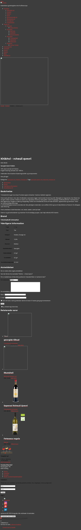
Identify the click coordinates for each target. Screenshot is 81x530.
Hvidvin (9, 12)
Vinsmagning (8, 47)
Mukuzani (13, 41)
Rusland (9, 26)
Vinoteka (6, 8)
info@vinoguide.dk (5, 462)
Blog (5, 54)
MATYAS (12, 31)
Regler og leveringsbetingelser (13, 476)
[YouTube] (5, 507)
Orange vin (10, 21)
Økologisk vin (11, 19)
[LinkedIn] (5, 511)
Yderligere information (10, 186)
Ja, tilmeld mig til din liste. (10, 307)
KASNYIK (12, 33)
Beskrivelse (7, 182)
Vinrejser (6, 48)
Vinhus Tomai (14, 45)
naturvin (45, 179)
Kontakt (6, 475)
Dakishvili (13, 40)
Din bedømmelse (5, 280)
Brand (5, 184)
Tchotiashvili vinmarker (11, 343)
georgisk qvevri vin (36, 179)
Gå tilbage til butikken (15, 524)
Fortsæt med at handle (9, 527)
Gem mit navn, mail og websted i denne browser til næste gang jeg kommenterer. (27, 301)
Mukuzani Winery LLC (10, 376)
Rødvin (9, 14)
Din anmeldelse (6, 291)
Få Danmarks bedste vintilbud (8, 516)
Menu (2, 1)
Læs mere (21, 345)
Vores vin (6, 24)
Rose (8, 15)
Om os (6, 50)
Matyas (6, 442)
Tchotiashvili (14, 38)
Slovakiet (9, 29)
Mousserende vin (12, 17)
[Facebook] (7, 500)
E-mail (3, 297)
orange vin (52, 179)
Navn (3, 294)
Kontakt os (7, 55)
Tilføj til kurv (14, 411)
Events (6, 52)
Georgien (9, 36)
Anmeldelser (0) (8, 188)
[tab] (42, 182)
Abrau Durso (14, 28)
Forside (2, 106)
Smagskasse (10, 22)
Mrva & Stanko (14, 34)
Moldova (9, 43)
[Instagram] (5, 504)
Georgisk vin (10, 10)
